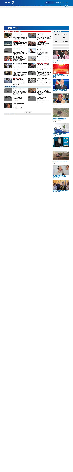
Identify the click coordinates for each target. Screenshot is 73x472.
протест (56, 37)
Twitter (64, 37)
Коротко (10, 5)
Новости (6, 5)
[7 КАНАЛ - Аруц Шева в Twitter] (60, 5)
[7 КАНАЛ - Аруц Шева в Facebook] (62, 5)
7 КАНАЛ (5, 25)
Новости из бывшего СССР (38, 5)
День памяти (65, 41)
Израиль (15, 5)
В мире (30, 5)
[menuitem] (6, 5)
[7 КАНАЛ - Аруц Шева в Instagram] (64, 5)
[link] (61, 61)
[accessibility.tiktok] (68, 5)
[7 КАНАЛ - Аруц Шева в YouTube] (66, 5)
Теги (8, 25)
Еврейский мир (47, 5)
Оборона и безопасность (23, 5)
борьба (56, 41)
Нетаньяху (64, 34)
